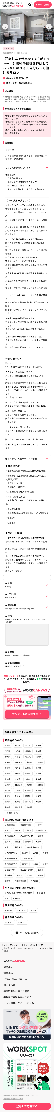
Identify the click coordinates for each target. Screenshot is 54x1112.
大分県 (38, 801)
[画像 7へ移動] (34, 41)
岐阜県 (7, 773)
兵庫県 (38, 779)
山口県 (28, 790)
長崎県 (17, 801)
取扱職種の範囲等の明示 (13, 1098)
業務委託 (8, 910)
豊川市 (7, 841)
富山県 (40, 762)
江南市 (28, 841)
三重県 (38, 773)
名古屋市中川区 (11, 853)
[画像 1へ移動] (20, 41)
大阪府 (28, 779)
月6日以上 (9, 922)
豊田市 (19, 875)
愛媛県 (17, 796)
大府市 (38, 841)
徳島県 (38, 790)
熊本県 (28, 801)
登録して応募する (27, 1106)
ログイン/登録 (42, 4)
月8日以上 (22, 922)
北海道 (7, 745)
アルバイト (21, 910)
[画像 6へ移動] (31, 41)
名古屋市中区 (27, 858)
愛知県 (28, 773)
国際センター (42, 893)
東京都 (7, 762)
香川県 (7, 796)
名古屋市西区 (10, 824)
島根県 (40, 784)
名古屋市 (34, 881)
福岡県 (38, 796)
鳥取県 (29, 784)
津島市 (7, 830)
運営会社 (8, 967)
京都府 (17, 779)
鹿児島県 (18, 807)
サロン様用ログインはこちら (18, 1003)
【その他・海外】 (12, 813)
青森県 (17, 745)
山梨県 (28, 768)
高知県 (28, 796)
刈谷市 (35, 864)
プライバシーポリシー (15, 979)
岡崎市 (40, 836)
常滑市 (29, 875)
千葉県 (38, 756)
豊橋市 (40, 869)
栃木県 (7, 756)
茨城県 (38, 751)
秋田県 (7, 751)
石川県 (7, 768)
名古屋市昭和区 (26, 869)
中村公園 (16, 898)
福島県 (28, 751)
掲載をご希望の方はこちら (17, 997)
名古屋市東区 (10, 869)
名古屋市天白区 (11, 864)
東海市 (40, 875)
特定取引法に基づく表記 (16, 991)
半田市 (25, 864)
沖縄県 (29, 807)
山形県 (17, 751)
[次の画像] (49, 27)
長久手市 (18, 847)
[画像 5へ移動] (29, 41)
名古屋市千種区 (11, 858)
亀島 (6, 898)
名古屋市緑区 (25, 824)
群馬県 (17, 756)
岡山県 (7, 790)
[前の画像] (5, 27)
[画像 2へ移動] (22, 41)
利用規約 (8, 973)
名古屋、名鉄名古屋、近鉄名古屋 (18, 893)
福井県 (17, 768)
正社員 (33, 910)
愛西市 (7, 881)
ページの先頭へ (29, 932)
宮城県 (38, 745)
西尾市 (17, 830)
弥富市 (45, 853)
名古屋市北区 (10, 836)
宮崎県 (7, 807)
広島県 (17, 790)
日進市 (35, 853)
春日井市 (8, 875)
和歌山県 (18, 784)
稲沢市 (25, 853)
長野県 (38, 768)
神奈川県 (18, 762)
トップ (4, 945)
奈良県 (7, 784)
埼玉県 (28, 756)
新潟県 (29, 762)
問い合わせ (9, 985)
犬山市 (45, 864)
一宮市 (38, 824)
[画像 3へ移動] (24, 41)
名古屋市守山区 (26, 836)
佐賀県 (7, 801)
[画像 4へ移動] (27, 41)
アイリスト (8, 48)
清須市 (7, 847)
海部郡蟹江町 (41, 830)
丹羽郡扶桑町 (20, 881)
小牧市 (28, 830)
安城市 (17, 841)
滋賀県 (7, 779)
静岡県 (17, 773)
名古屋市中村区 (33, 847)
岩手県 (28, 745)
